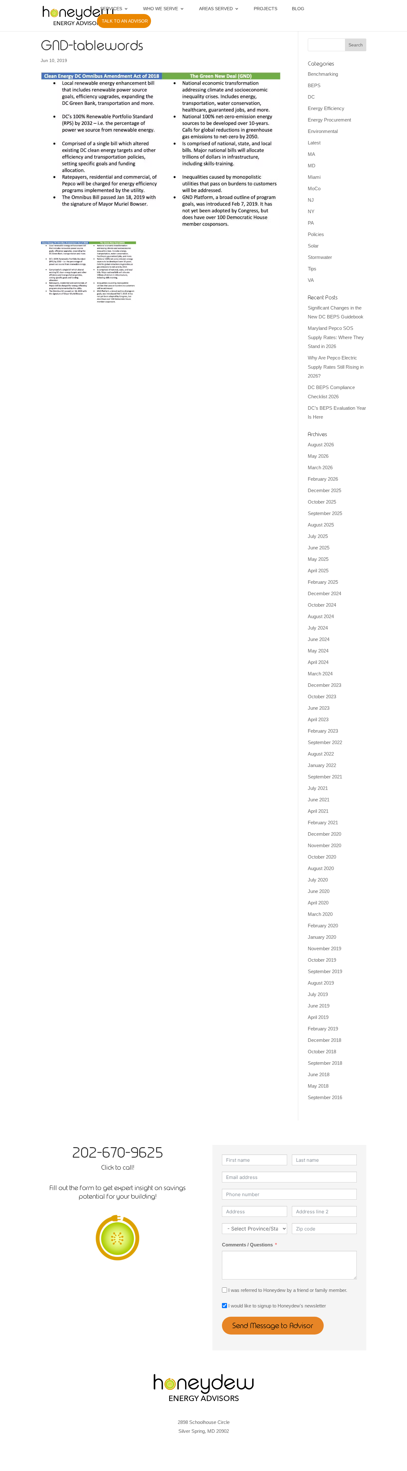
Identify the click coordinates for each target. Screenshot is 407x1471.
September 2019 (325, 971)
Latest (314, 142)
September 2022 (325, 742)
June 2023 (318, 708)
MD (311, 165)
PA (311, 223)
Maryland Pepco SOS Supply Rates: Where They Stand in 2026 (336, 337)
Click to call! (117, 1167)
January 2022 (322, 765)
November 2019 (324, 948)
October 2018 (322, 1051)
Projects (265, 8)
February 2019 (323, 1028)
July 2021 (318, 788)
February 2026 (323, 479)
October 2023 (322, 696)
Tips (312, 268)
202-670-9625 (117, 1152)
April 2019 (318, 1017)
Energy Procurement (329, 119)
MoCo (314, 188)
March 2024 (320, 673)
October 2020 (322, 857)
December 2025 (324, 490)
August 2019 (321, 983)
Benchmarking (323, 74)
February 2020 (323, 925)
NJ (311, 200)
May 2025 (318, 559)
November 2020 (324, 845)
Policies (316, 234)
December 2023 (324, 685)
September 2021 (325, 776)
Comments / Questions (247, 1244)
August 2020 (321, 868)
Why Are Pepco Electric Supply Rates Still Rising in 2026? (335, 367)
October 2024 (322, 605)
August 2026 (321, 444)
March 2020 (320, 914)
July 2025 (318, 536)
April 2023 (318, 719)
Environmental (323, 131)
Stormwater (320, 257)
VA (311, 280)
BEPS (314, 85)
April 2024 (318, 662)
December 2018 (324, 1040)
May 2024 (318, 650)
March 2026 (320, 467)
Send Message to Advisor (272, 1325)
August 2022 (321, 753)
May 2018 (318, 1086)
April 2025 (318, 570)
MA (311, 154)
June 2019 (318, 1005)
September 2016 (325, 1097)
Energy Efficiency (326, 108)
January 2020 (322, 937)
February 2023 (323, 731)
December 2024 (324, 593)
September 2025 (325, 513)
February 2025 (323, 582)
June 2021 (318, 799)
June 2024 (318, 639)
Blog (298, 8)
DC (311, 97)
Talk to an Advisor (125, 21)
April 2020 (318, 902)
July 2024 (318, 628)
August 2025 (321, 524)
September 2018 (325, 1063)
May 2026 (318, 456)
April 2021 (318, 811)
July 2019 (318, 994)
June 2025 (318, 547)
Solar (313, 245)
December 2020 (324, 834)
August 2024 (321, 616)
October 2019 (322, 960)
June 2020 (318, 891)
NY (311, 211)
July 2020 (318, 879)
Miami (314, 177)
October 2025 (322, 502)
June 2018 (318, 1074)
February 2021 (323, 822)
